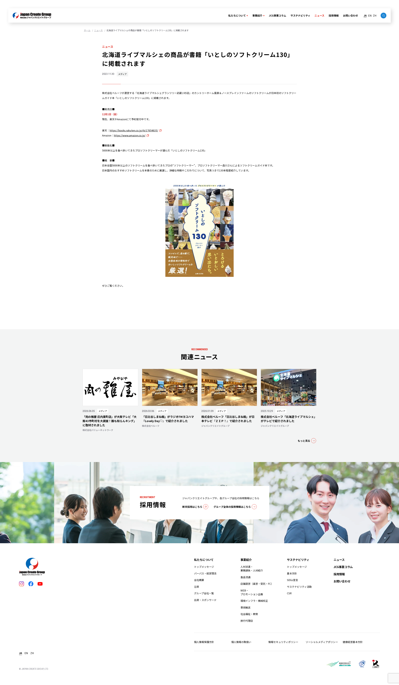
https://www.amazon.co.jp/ (129, 135)
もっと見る (304, 441)
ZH (374, 15)
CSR (289, 593)
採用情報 (334, 15)
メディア (122, 74)
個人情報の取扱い (241, 642)
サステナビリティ (300, 15)
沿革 (196, 587)
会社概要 (199, 580)
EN (370, 15)
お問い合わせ (350, 15)
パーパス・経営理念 (205, 573)
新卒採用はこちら (192, 507)
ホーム (87, 30)
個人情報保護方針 (204, 642)
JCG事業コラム (277, 15)
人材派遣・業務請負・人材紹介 (251, 568)
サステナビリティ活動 (299, 587)
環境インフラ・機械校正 (254, 601)
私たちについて (237, 15)
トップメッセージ (204, 567)
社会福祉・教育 (249, 614)
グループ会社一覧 (204, 593)
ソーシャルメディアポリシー (322, 642)
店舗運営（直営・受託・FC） (256, 584)
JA (365, 15)
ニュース (319, 15)
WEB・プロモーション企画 (251, 592)
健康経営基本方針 (353, 642)
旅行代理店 (246, 621)
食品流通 (245, 577)
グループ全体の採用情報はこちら (232, 507)
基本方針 (292, 573)
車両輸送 (245, 607)
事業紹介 (257, 15)
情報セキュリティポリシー (283, 642)
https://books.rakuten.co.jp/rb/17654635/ (134, 130)
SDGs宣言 (292, 580)
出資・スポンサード (205, 600)
